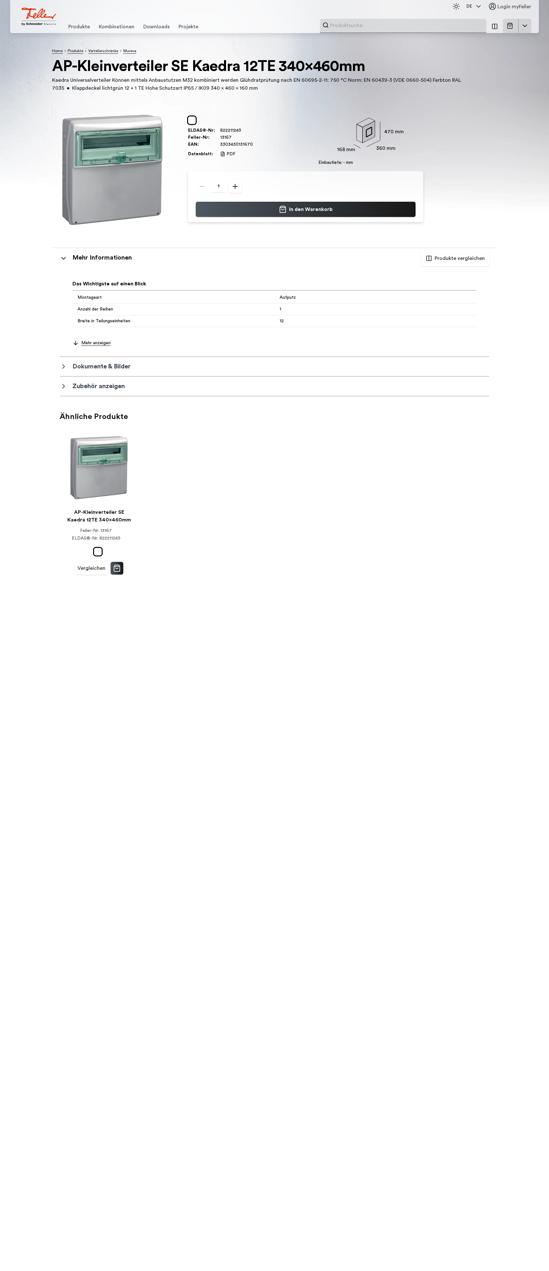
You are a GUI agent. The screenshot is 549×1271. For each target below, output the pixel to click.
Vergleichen (91, 568)
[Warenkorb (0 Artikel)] (511, 26)
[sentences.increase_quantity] (235, 186)
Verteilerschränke (103, 51)
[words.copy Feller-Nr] (235, 137)
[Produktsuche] (325, 25)
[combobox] (406, 25)
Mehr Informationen (102, 258)
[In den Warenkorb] (117, 568)
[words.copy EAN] (256, 144)
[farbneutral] (193, 120)
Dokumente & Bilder (101, 366)
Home (57, 51)
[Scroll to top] (530, 1253)
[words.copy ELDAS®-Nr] (244, 130)
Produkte (75, 51)
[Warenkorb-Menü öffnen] (524, 25)
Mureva (129, 51)
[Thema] (456, 6)
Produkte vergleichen (460, 258)
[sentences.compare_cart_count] (494, 26)
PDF (231, 154)
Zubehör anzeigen (98, 386)
